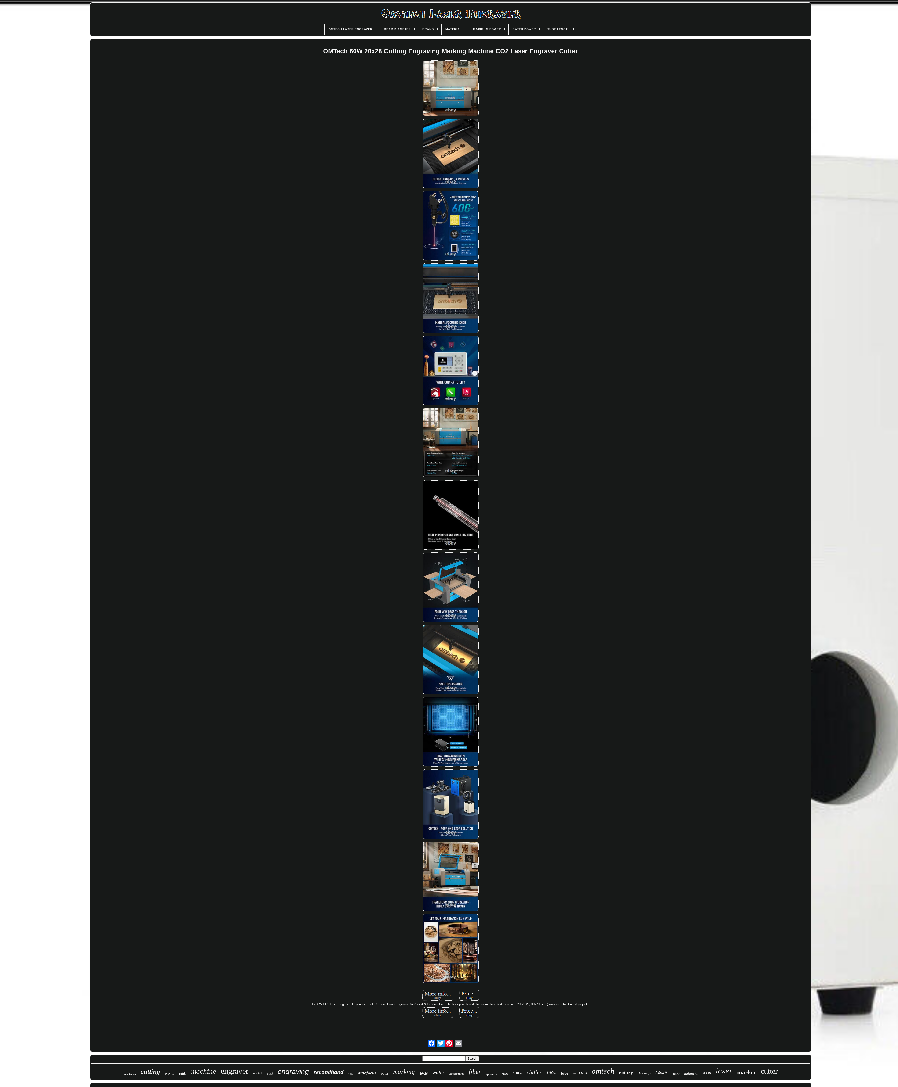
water (438, 1072)
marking (404, 1071)
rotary (626, 1072)
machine (203, 1071)
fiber (475, 1071)
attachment (130, 1074)
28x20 (676, 1074)
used (270, 1073)
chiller (534, 1072)
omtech (603, 1071)
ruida (182, 1073)
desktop (644, 1073)
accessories (456, 1073)
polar (384, 1073)
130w (517, 1073)
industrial (691, 1073)
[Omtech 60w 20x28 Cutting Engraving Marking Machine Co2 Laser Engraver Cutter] (450, 88)
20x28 (424, 1073)
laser (724, 1070)
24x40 (661, 1072)
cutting (150, 1071)
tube (564, 1073)
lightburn (491, 1074)
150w (350, 1074)
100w (551, 1072)
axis (707, 1072)
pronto (169, 1073)
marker (746, 1072)
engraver (234, 1071)
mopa (505, 1073)
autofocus (367, 1072)
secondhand (329, 1072)
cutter (769, 1071)
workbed (580, 1073)
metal (257, 1073)
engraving (293, 1071)
